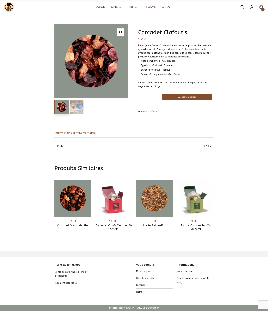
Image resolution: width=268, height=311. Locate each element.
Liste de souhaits (145, 278)
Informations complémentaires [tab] (75, 132)
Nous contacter (185, 271)
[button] (120, 32)
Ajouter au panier (187, 96)
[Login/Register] (251, 7)
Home (139, 291)
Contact (167, 7)
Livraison (140, 285)
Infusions (150, 7)
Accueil (100, 7)
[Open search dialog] (242, 7)
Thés (131, 7)
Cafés (114, 7)
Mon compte (143, 271)
